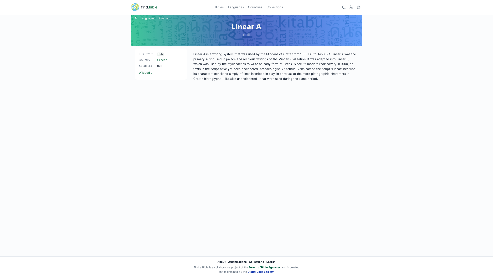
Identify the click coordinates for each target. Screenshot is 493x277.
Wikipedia (145, 72)
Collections (275, 7)
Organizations (237, 261)
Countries (255, 7)
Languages (236, 7)
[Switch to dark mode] (358, 7)
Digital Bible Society (261, 271)
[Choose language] (351, 7)
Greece (162, 60)
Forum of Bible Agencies (265, 267)
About (221, 261)
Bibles (219, 7)
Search (271, 261)
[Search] (343, 7)
